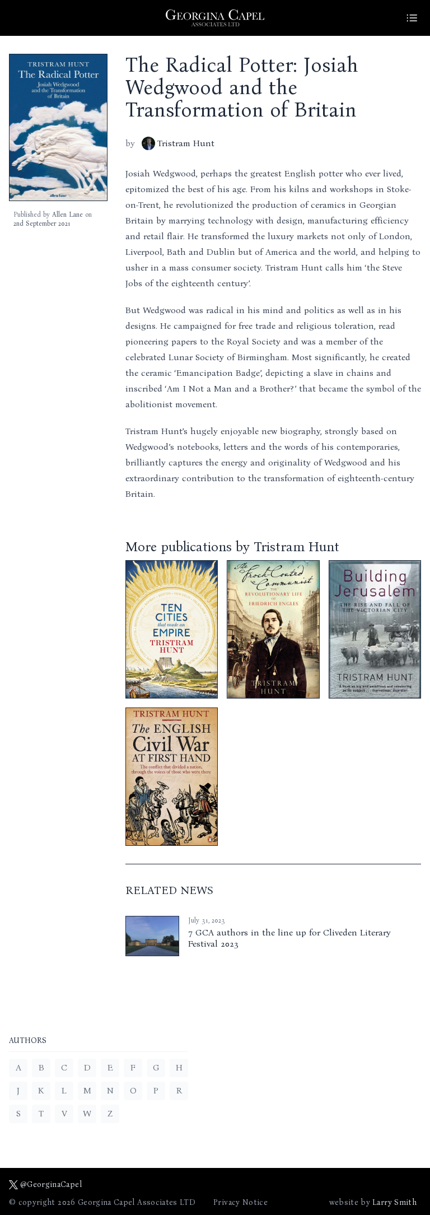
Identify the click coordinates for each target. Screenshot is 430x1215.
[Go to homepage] (215, 18)
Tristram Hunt (185, 143)
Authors (27, 1041)
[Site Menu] (412, 17)
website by (373, 1202)
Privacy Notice (240, 1202)
